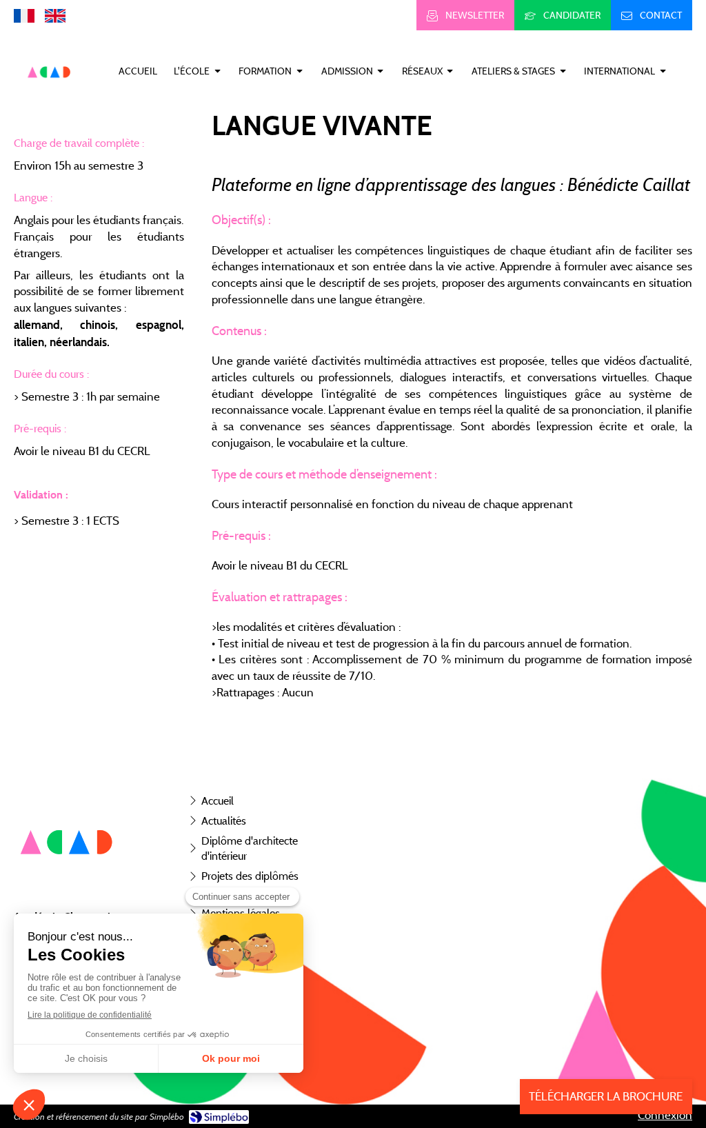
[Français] (24, 15)
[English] (55, 15)
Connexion (665, 1114)
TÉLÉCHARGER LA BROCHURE (606, 1096)
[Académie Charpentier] (49, 93)
